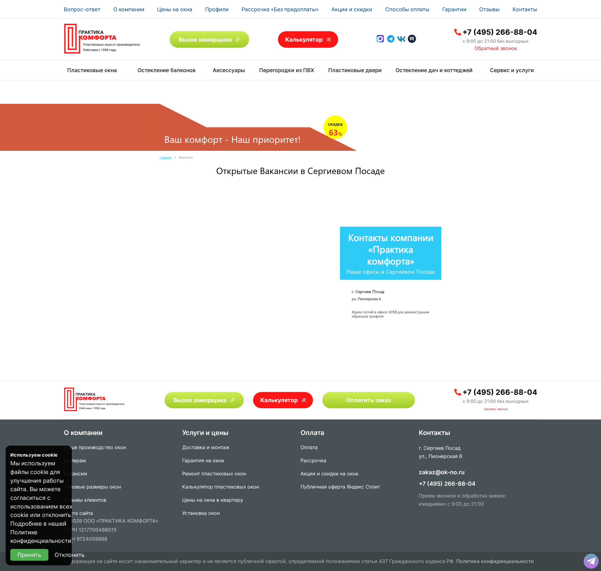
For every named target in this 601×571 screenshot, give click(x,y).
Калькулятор (304, 39)
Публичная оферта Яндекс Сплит (340, 487)
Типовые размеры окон (92, 487)
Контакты (524, 9)
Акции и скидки (351, 9)
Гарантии (454, 9)
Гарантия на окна (203, 460)
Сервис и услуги (512, 70)
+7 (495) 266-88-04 (499, 32)
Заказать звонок (496, 409)
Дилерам (75, 460)
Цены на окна (174, 9)
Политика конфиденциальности (495, 561)
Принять (29, 554)
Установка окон (201, 513)
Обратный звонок (495, 48)
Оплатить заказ (368, 400)
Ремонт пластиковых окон (214, 474)
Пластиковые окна (92, 70)
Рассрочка (313, 460)
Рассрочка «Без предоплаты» (280, 9)
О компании (128, 9)
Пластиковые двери (355, 70)
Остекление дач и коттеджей (434, 70)
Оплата (309, 447)
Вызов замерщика (205, 39)
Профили (217, 9)
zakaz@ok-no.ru (442, 472)
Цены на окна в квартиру (212, 500)
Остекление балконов (167, 70)
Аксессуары (229, 70)
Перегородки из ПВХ (286, 70)
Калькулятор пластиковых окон (220, 487)
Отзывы (489, 9)
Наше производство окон (95, 447)
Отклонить (69, 554)
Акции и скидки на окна (329, 474)
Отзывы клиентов (85, 500)
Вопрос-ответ (82, 9)
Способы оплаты (407, 9)
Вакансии (75, 474)
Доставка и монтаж (206, 447)
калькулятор (578, 515)
